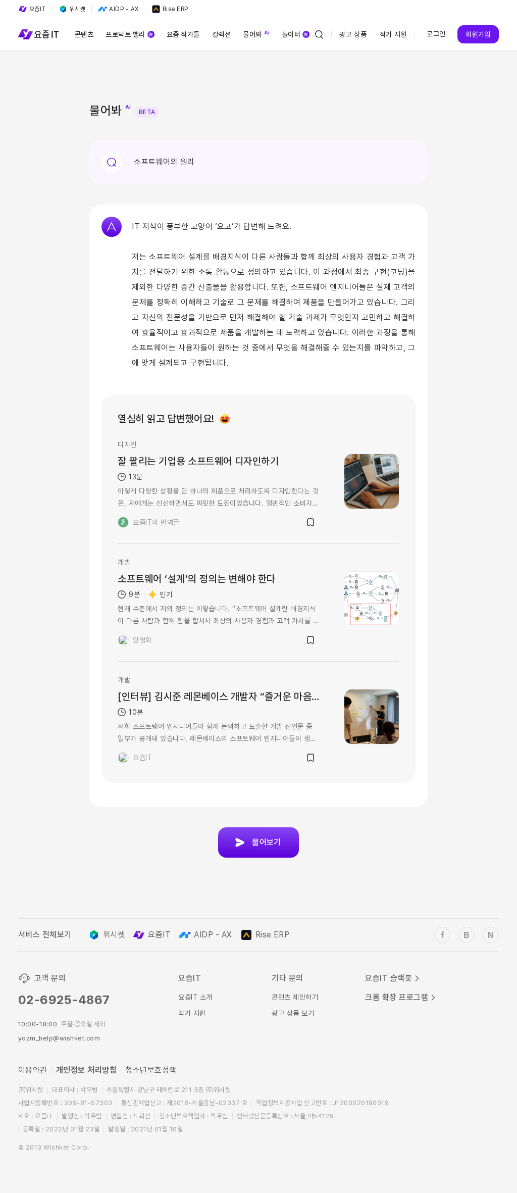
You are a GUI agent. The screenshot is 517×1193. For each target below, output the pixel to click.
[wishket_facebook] (442, 935)
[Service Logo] (38, 34)
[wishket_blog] (466, 935)
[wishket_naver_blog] (491, 935)
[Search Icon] (319, 34)
